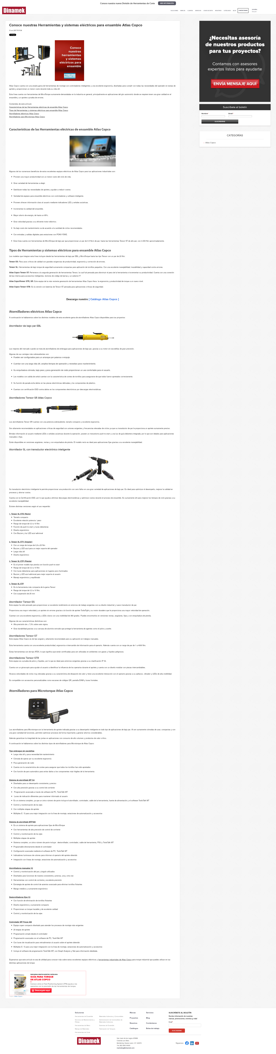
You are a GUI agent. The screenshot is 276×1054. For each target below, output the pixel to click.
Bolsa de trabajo (152, 1028)
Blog (234, 10)
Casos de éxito (208, 10)
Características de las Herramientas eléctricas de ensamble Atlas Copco (38, 107)
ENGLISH (254, 11)
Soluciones (174, 10)
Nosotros (218, 10)
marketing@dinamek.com (125, 1048)
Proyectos (134, 1018)
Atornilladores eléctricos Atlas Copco (24, 113)
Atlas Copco (18, 996)
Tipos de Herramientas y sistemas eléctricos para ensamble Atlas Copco (38, 110)
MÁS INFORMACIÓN (167, 3)
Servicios (198, 10)
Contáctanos (243, 10)
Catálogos (227, 10)
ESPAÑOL (254, 9)
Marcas (182, 10)
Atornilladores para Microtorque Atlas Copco (27, 116)
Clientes (190, 10)
